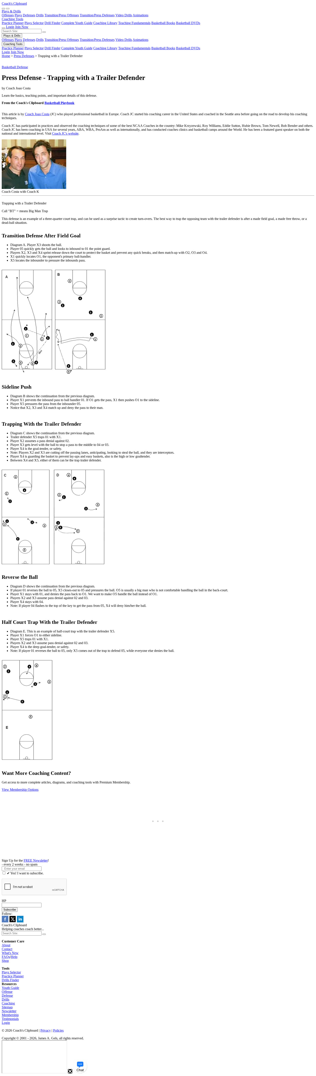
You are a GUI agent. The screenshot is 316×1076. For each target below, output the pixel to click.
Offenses (8, 15)
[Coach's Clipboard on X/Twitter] (12, 921)
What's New (10, 953)
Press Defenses (24, 56)
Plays (18, 15)
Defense (7, 995)
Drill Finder (52, 23)
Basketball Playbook (59, 103)
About (6, 945)
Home (6, 56)
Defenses (29, 15)
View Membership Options (20, 789)
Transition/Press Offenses (61, 15)
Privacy (45, 1030)
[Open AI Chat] (80, 1066)
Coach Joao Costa (37, 114)
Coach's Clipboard (14, 3)
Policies (58, 1030)
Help (14, 957)
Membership (10, 1015)
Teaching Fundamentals (134, 23)
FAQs (6, 957)
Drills (40, 15)
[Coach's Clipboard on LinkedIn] (20, 921)
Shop (5, 960)
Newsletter (9, 1011)
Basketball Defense (15, 67)
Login (10, 27)
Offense (7, 991)
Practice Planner (13, 23)
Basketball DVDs (188, 23)
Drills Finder (10, 980)
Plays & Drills (11, 11)
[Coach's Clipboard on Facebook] (5, 921)
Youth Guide (10, 988)
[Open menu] (7, 8)
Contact (7, 949)
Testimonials (10, 1019)
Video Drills (123, 15)
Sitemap (7, 1007)
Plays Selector (34, 23)
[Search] (3, 8)
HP (4, 901)
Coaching (8, 1003)
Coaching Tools (12, 19)
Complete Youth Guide (76, 23)
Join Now (21, 27)
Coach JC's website (65, 133)
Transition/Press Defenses (97, 15)
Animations (140, 15)
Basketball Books (163, 23)
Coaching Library (105, 23)
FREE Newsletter (36, 860)
